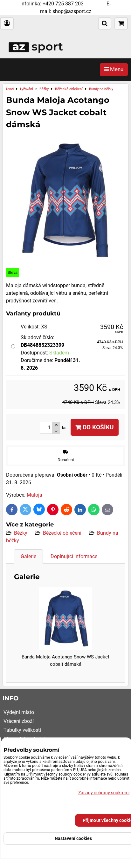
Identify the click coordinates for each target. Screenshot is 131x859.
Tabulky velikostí (22, 730)
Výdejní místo (18, 712)
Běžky (20, 533)
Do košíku (97, 427)
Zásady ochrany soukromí (103, 792)
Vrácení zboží (18, 721)
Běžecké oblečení (62, 533)
